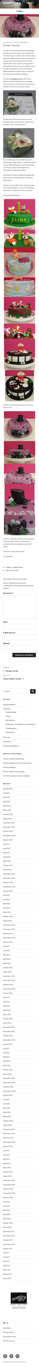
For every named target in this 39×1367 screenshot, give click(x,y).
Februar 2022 (8, 1019)
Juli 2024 (6, 895)
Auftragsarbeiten (9, 705)
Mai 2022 (6, 1006)
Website (6, 643)
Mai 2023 (6, 955)
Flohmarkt (6, 709)
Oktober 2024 (8, 882)
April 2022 (7, 1010)
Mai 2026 (6, 802)
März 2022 (7, 1014)
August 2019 (8, 1146)
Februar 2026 (8, 814)
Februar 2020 (8, 1121)
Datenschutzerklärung (11, 746)
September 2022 (9, 989)
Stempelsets (10, 720)
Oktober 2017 (8, 1240)
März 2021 (7, 1065)
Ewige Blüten (12, 570)
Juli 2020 (6, 1099)
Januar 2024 (7, 921)
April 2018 (7, 1214)
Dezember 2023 (9, 925)
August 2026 (8, 789)
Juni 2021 (6, 1053)
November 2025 (9, 827)
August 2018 (8, 1197)
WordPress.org (8, 1341)
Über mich (6, 737)
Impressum (7, 742)
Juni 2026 (6, 797)
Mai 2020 (6, 1108)
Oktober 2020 (8, 1087)
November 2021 (9, 1031)
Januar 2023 (7, 972)
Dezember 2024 (9, 874)
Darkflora (12, 3)
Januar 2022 (7, 1023)
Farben (8, 716)
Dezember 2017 (9, 1231)
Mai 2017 (6, 1261)
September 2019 (9, 1142)
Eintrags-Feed (8, 1332)
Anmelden (6, 1328)
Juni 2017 (6, 1257)
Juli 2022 (6, 997)
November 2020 (9, 1083)
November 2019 (9, 1134)
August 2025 (8, 840)
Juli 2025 (6, 844)
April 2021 (6, 1061)
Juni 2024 (6, 899)
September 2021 (9, 1040)
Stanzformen (10, 732)
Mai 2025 (6, 853)
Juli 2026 (6, 793)
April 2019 (7, 1163)
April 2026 (7, 806)
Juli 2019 (6, 1151)
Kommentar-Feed (9, 1337)
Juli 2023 (6, 946)
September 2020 (9, 1091)
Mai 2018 (6, 1210)
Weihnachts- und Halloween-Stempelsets (20, 724)
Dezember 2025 (9, 823)
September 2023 (9, 938)
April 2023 (7, 959)
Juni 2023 (6, 951)
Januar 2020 (7, 1125)
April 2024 (7, 908)
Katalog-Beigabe (9, 767)
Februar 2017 (8, 1274)
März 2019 (7, 1168)
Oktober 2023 (8, 934)
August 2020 (8, 1095)
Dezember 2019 (9, 1129)
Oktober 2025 (8, 831)
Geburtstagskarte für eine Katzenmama (17, 763)
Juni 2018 (6, 1206)
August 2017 (7, 1249)
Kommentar (8, 593)
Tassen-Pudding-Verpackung (13, 759)
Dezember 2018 (9, 1180)
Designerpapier (11, 712)
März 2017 (7, 1270)
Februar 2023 (8, 968)
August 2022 (8, 993)
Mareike (25, 42)
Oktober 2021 (8, 1036)
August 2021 (7, 1044)
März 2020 (7, 1117)
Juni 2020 (6, 1104)
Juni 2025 (6, 848)
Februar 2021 (8, 1070)
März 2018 (7, 1219)
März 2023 (7, 963)
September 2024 (9, 887)
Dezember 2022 (9, 976)
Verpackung (17, 567)
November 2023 (9, 929)
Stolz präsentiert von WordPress (14, 1362)
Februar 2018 (8, 1223)
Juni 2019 (6, 1155)
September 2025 (9, 836)
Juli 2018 (6, 1202)
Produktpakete (11, 728)
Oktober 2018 (8, 1189)
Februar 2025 (8, 865)
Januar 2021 (7, 1074)
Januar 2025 (7, 870)
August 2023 (8, 942)
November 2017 (9, 1236)
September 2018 (9, 1193)
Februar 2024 (8, 916)
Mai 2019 (6, 1159)
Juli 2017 (6, 1253)
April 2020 (7, 1112)
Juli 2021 (6, 1048)
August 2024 (8, 891)
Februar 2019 (8, 1172)
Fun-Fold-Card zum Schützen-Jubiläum (16, 776)
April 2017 (6, 1266)
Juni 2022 (6, 1002)
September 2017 (9, 1244)
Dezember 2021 (9, 1027)
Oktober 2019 (8, 1138)
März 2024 (7, 912)
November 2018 (9, 1185)
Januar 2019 (7, 1176)
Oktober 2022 (8, 985)
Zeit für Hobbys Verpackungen (14, 772)
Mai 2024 (6, 904)
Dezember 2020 (9, 1078)
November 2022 (9, 980)
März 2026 (7, 810)
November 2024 (9, 878)
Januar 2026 (7, 819)
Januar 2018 (7, 1227)
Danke (8, 567)
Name (5, 622)
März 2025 (7, 861)
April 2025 (7, 857)
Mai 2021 (6, 1057)
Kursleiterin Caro (17, 79)
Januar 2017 (7, 1278)
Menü (21, 11)
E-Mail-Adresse (9, 633)
